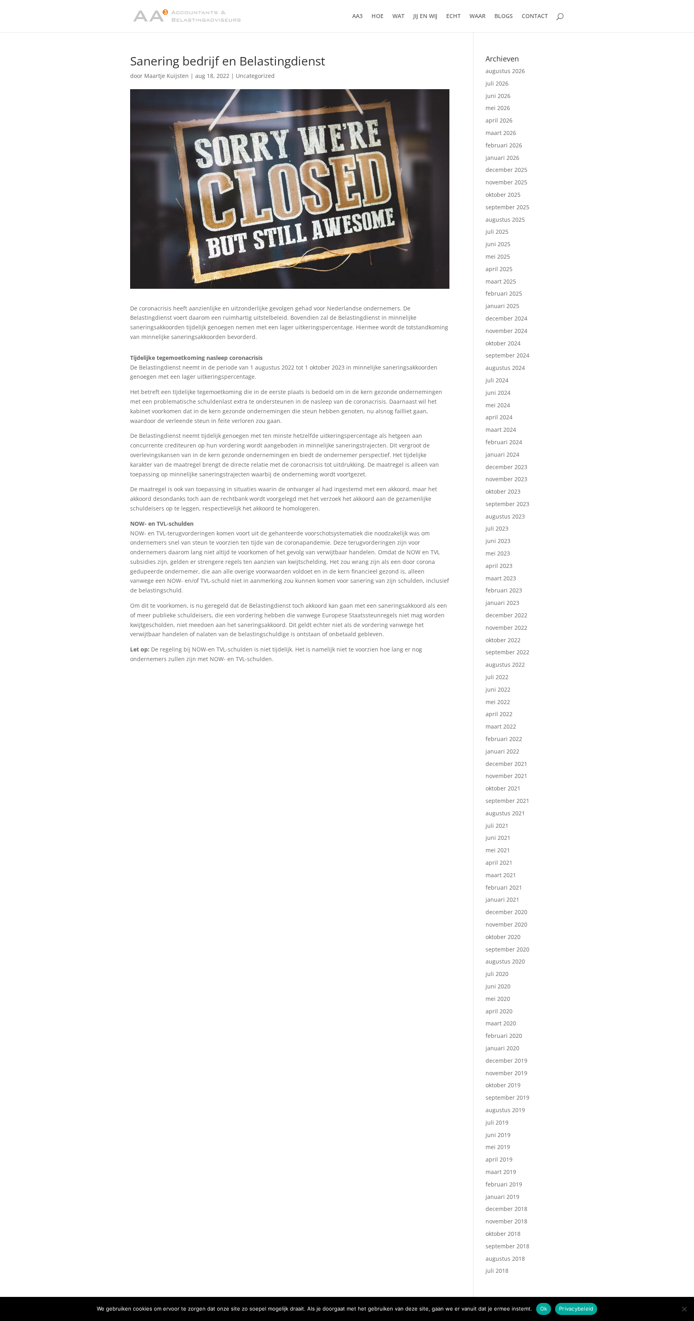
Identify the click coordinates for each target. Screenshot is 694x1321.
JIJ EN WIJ (425, 16)
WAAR (477, 16)
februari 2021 (504, 887)
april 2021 (499, 862)
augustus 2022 (505, 664)
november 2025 (506, 182)
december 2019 (506, 1060)
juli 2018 (497, 1270)
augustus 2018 (505, 1258)
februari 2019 (504, 1184)
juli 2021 (497, 825)
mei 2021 (498, 850)
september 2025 (507, 207)
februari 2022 (504, 739)
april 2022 (499, 714)
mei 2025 (498, 256)
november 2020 (506, 924)
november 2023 (506, 479)
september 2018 (507, 1246)
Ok (543, 1308)
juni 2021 (498, 837)
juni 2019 (498, 1135)
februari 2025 (504, 293)
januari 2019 (502, 1197)
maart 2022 (501, 726)
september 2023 (507, 504)
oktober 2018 (503, 1233)
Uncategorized (255, 76)
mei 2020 (498, 998)
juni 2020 (498, 986)
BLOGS (503, 16)
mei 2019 (498, 1147)
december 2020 (506, 912)
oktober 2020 (503, 937)
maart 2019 (501, 1172)
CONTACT (535, 16)
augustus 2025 (505, 219)
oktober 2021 (503, 788)
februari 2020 (504, 1035)
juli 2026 (497, 83)
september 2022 (507, 652)
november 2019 (506, 1073)
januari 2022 (502, 751)
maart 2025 (501, 281)
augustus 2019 (505, 1110)
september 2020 (507, 949)
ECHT (453, 16)
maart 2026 (501, 133)
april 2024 (499, 417)
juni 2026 (498, 96)
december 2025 (506, 170)
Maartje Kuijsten (166, 76)
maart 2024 (501, 429)
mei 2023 (498, 553)
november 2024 (506, 331)
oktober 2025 (503, 194)
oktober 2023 (503, 491)
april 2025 (499, 269)
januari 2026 (502, 157)
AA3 (357, 16)
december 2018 (506, 1209)
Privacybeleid (576, 1308)
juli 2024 (497, 380)
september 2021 (507, 800)
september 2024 (507, 355)
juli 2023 (497, 528)
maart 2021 (501, 875)
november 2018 (506, 1221)
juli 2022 (497, 677)
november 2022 (506, 627)
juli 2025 (497, 231)
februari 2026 (504, 145)
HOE (377, 16)
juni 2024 (498, 392)
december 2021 (506, 764)
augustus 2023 (505, 516)
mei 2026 (498, 108)
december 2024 (506, 318)
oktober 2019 (503, 1085)
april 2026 (499, 120)
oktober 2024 (503, 343)
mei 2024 (498, 405)
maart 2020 (501, 1023)
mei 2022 (498, 702)
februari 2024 (504, 442)
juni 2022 (498, 689)
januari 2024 (502, 454)
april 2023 (499, 566)
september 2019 (507, 1097)
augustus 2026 (505, 71)
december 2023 (506, 467)
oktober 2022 (503, 640)
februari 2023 (504, 590)
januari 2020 (502, 1048)
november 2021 (506, 776)
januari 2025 (502, 306)
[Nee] (684, 1309)
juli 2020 (497, 974)
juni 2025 (498, 244)
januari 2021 (502, 899)
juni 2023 (498, 541)
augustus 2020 (505, 961)
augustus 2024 (505, 368)
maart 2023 (501, 578)
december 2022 (506, 615)
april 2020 (499, 1011)
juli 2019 (497, 1122)
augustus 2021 (505, 813)
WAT (398, 16)
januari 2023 (502, 602)
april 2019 (499, 1159)
